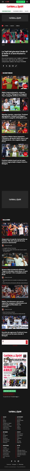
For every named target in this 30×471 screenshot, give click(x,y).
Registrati (19, 442)
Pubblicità (19, 438)
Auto (4, 434)
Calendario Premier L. (21, 454)
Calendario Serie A (18, 11)
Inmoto (4, 436)
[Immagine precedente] (4, 35)
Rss (18, 439)
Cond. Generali (6, 456)
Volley (18, 426)
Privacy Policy (6, 454)
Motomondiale (20, 420)
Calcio (26, 11)
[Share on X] (6, 65)
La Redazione (6, 449)
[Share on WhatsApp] (9, 65)
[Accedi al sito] (27, 2)
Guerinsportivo (6, 439)
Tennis (18, 423)
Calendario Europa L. (21, 453)
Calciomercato (6, 429)
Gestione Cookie (6, 451)
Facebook (9, 464)
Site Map (19, 441)
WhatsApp (21, 464)
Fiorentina (5, 267)
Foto (6, 25)
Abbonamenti (20, 434)
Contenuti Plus (6, 11)
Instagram (14, 464)
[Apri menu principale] (3, 2)
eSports (19, 427)
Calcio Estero (6, 427)
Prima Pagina (20, 435)
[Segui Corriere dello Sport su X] (15, 461)
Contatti (5, 447)
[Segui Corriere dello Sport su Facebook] (11, 461)
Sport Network (6, 441)
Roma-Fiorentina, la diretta (9, 312)
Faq (4, 457)
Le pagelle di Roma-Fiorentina (9, 248)
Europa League (6, 424)
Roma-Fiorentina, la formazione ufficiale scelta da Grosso (15, 283)
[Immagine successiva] (25, 35)
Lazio (3, 158)
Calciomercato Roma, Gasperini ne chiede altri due (14, 313)
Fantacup (5, 442)
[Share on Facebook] (3, 65)
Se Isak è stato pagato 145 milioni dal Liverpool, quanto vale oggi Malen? (15, 250)
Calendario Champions (22, 451)
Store (18, 436)
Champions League (7, 423)
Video (18, 447)
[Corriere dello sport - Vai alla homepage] (15, 6)
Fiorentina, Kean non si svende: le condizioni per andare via (15, 281)
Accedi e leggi (14, 396)
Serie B (4, 421)
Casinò (18, 456)
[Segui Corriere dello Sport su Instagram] (18, 461)
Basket (18, 421)
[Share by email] (12, 65)
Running (19, 424)
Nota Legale (5, 450)
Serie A (18, 25)
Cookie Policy (6, 453)
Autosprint (5, 435)
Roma (3, 134)
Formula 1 (19, 419)
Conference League (7, 426)
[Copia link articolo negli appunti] (16, 65)
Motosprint (5, 438)
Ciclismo (19, 429)
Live (8, 1)
